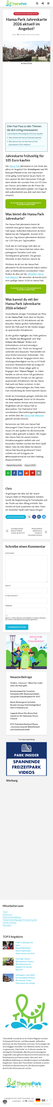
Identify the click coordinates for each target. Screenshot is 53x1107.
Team (5, 912)
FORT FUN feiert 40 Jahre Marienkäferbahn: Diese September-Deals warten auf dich (25, 948)
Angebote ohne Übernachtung (26, 14)
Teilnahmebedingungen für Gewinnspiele (20, 920)
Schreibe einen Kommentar (29, 35)
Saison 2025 (30, 465)
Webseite (8, 605)
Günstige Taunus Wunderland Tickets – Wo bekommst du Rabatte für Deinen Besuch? (25, 964)
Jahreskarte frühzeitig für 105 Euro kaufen (25, 133)
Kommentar (9, 553)
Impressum (7, 914)
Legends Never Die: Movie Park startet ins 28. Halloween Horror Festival (24, 716)
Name (8, 585)
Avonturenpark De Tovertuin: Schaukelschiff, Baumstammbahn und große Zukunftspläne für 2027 (25, 694)
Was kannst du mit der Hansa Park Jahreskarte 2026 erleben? (23, 143)
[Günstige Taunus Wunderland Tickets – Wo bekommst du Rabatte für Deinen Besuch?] (8, 961)
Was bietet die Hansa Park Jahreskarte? (25, 137)
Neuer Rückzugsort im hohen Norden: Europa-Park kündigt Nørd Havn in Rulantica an (25, 705)
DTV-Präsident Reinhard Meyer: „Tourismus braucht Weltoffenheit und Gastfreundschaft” (25, 727)
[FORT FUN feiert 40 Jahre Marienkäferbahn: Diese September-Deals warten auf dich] (8, 945)
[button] (5, 1102)
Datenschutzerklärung (12, 917)
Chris (14, 35)
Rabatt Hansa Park (14, 465)
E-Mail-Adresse (11, 595)
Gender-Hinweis (9, 922)
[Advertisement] (26, 94)
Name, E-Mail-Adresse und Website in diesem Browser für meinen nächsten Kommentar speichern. (25, 618)
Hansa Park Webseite (34, 415)
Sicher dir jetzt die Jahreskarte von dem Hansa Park (27, 203)
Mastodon (7, 925)
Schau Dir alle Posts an (15, 517)
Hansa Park (14, 166)
